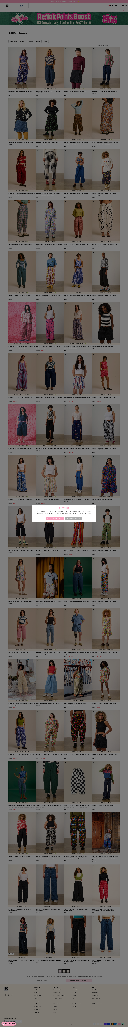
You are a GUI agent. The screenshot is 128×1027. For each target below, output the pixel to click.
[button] (8, 1024)
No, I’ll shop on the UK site (74, 518)
